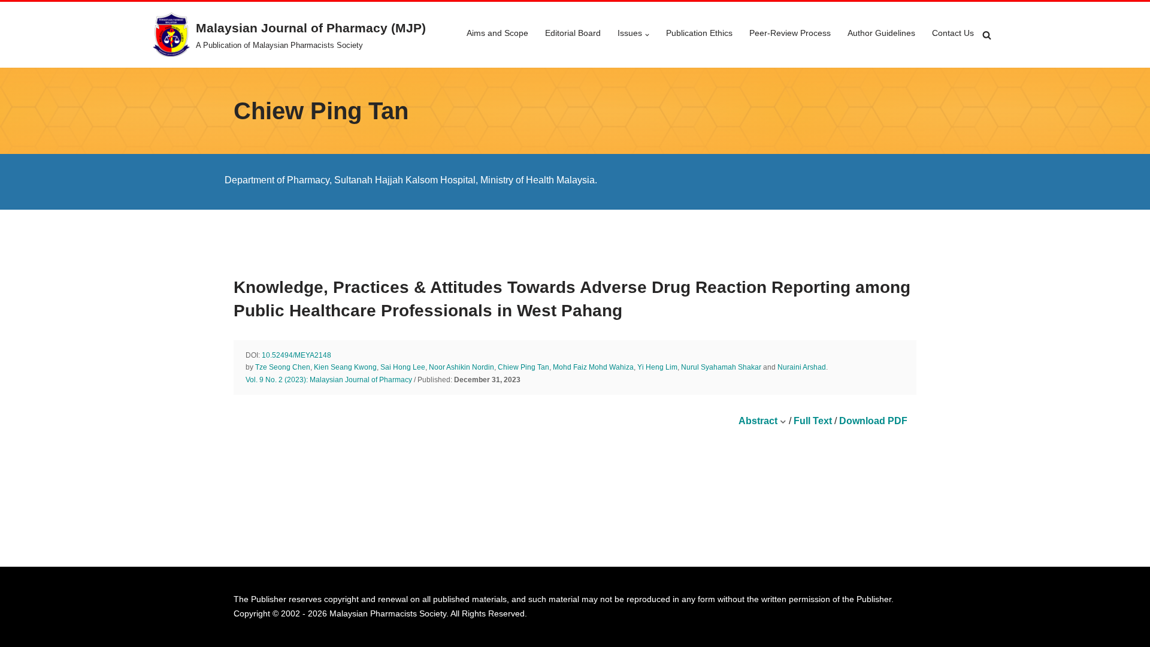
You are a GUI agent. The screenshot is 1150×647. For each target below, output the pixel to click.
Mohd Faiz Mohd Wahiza (593, 367)
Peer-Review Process (790, 33)
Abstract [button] (759, 421)
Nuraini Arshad (801, 367)
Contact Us (953, 33)
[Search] (986, 35)
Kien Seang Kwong (345, 367)
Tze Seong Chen (282, 367)
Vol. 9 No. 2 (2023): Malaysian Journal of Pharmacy (329, 380)
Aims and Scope (497, 33)
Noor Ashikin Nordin (461, 367)
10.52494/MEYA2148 (296, 355)
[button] (647, 35)
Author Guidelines (881, 33)
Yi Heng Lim (657, 367)
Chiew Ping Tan (523, 367)
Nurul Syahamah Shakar (721, 367)
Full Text (813, 421)
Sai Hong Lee (402, 367)
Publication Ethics (699, 33)
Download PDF (873, 421)
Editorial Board (573, 33)
